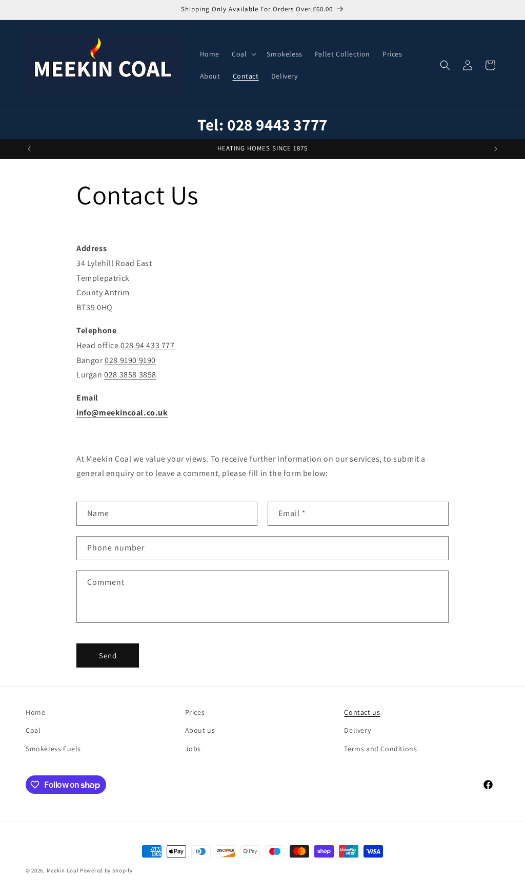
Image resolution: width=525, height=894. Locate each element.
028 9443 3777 (277, 124)
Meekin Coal (63, 870)
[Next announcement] (495, 149)
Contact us (362, 712)
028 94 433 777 (147, 345)
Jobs (193, 748)
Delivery (357, 730)
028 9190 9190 (130, 360)
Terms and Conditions (380, 748)
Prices (195, 712)
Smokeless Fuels (53, 748)
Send (108, 655)
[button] (243, 54)
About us (200, 730)
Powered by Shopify (106, 870)
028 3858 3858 (130, 374)
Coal (33, 730)
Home (35, 712)
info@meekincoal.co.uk (122, 412)
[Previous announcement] (29, 149)
